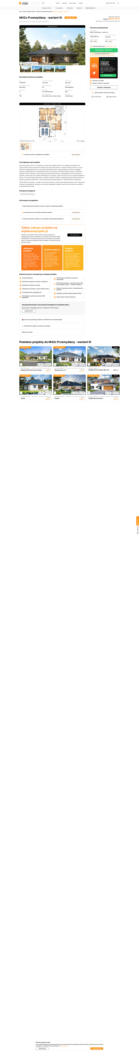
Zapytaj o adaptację (104, 87)
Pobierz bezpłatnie (76, 154)
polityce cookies (64, 1046)
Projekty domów (46, 8)
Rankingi (64, 3)
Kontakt (81, 3)
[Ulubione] (118, 3)
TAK (129, 1038)
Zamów (110, 41)
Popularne (79, 8)
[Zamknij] (135, 1027)
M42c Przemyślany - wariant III (60, 11)
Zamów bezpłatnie (76, 212)
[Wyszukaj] (43, 3)
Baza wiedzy (72, 3)
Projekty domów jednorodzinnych (44, 11)
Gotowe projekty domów (29, 11)
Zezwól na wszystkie (96, 1048)
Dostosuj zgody (42, 1048)
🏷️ (91, 8)
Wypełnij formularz (29, 310)
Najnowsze (70, 8)
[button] (129, 1045)
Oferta (58, 3)
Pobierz (95, 41)
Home (20, 11)
